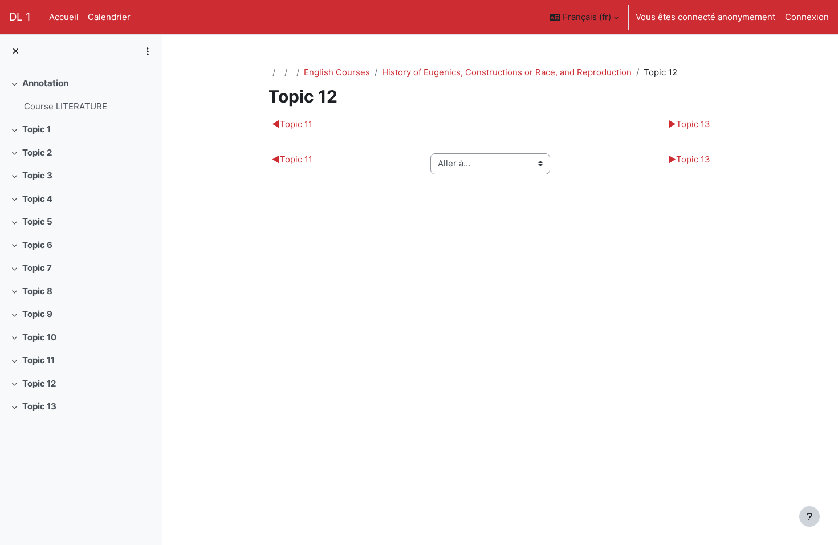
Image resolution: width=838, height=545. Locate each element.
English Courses (337, 72)
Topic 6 (37, 244)
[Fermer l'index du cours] (16, 51)
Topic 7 (37, 267)
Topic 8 (37, 291)
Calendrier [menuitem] (109, 16)
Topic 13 (39, 406)
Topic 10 (39, 337)
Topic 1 (36, 129)
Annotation (45, 83)
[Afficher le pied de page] (809, 516)
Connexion (807, 16)
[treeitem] (80, 95)
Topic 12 (39, 383)
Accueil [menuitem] (64, 16)
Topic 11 (38, 360)
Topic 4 (37, 198)
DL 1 (20, 16)
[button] (584, 17)
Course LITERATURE (65, 106)
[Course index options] (147, 51)
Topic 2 (37, 152)
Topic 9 (37, 313)
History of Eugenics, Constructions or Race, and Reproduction (507, 72)
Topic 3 (37, 175)
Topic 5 (37, 221)
